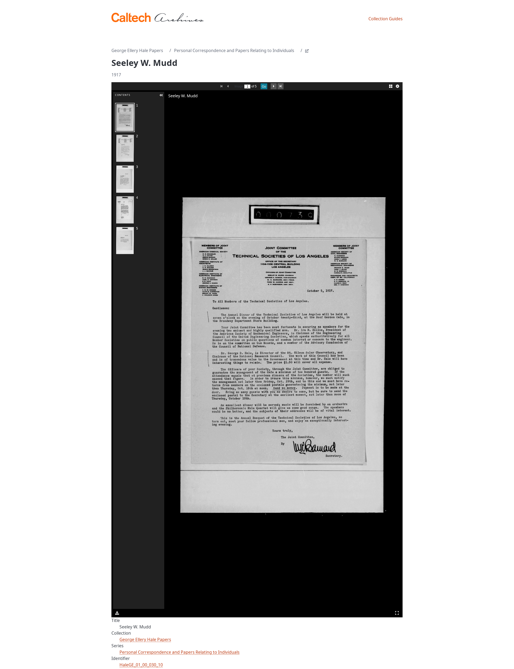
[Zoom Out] (174, 104)
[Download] (117, 613)
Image (239, 86)
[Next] (396, 355)
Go (264, 86)
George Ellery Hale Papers (137, 50)
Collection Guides (385, 19)
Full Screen (397, 613)
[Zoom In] (168, 104)
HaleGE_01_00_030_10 (141, 665)
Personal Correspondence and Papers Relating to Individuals (234, 50)
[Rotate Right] (180, 104)
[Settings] (397, 86)
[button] (161, 95)
